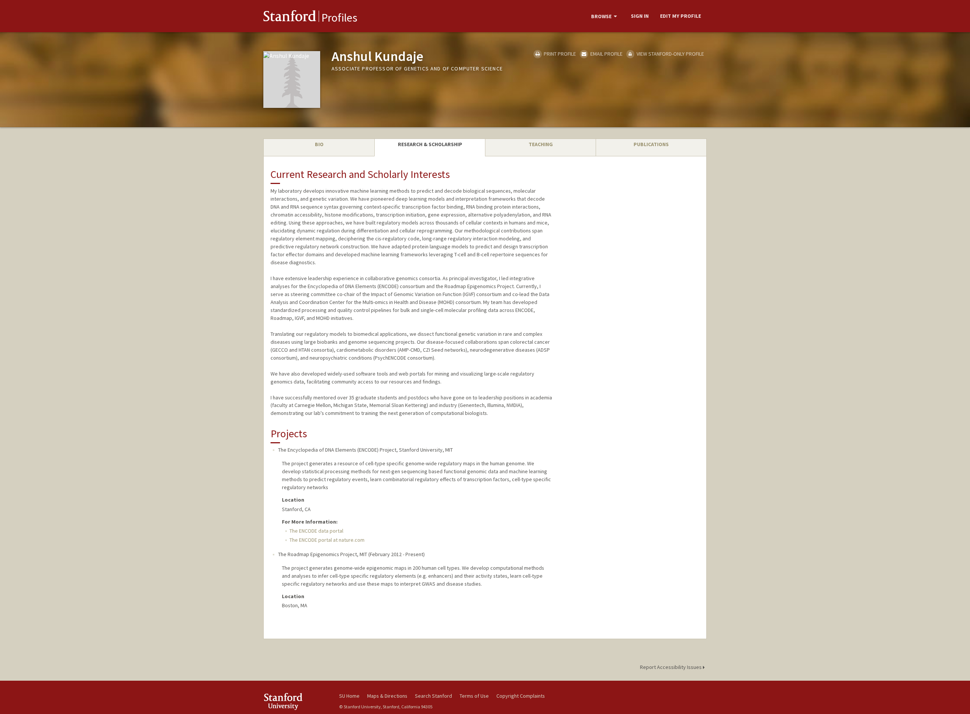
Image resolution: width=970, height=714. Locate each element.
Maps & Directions (387, 695)
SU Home (349, 695)
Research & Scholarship (430, 144)
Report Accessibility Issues (671, 667)
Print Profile (559, 53)
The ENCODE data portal (316, 530)
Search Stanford (433, 695)
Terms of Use (474, 695)
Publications (651, 144)
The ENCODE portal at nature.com (327, 539)
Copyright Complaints (520, 695)
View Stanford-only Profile (669, 53)
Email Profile (605, 53)
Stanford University (295, 701)
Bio (319, 144)
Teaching (541, 144)
